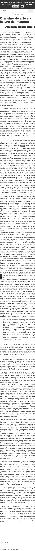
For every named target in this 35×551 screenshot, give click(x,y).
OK (22, 6)
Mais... (31, 4)
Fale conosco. (4, 546)
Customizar (16, 6)
